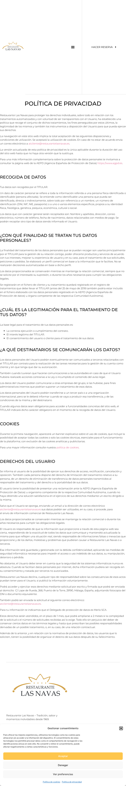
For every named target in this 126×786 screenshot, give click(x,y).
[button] (121, 728)
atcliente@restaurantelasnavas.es (49, 143)
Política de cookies (51, 782)
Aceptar (63, 756)
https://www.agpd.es (109, 163)
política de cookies (67, 447)
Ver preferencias (63, 774)
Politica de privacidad (72, 782)
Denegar (63, 765)
